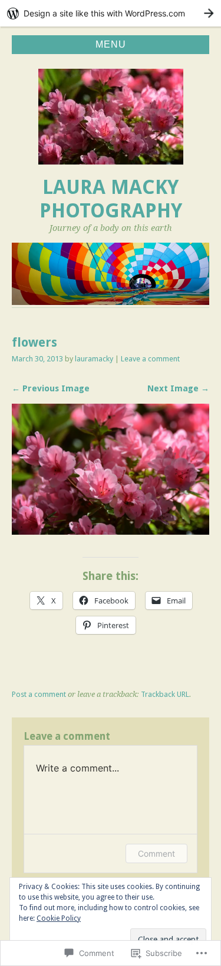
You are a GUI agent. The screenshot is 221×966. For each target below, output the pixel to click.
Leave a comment (150, 358)
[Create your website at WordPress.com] (110, 13)
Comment (156, 853)
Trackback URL (165, 694)
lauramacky (94, 358)
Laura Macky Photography (110, 199)
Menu (110, 44)
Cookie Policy (59, 918)
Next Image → (178, 388)
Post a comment (39, 694)
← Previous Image (51, 388)
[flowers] (110, 531)
